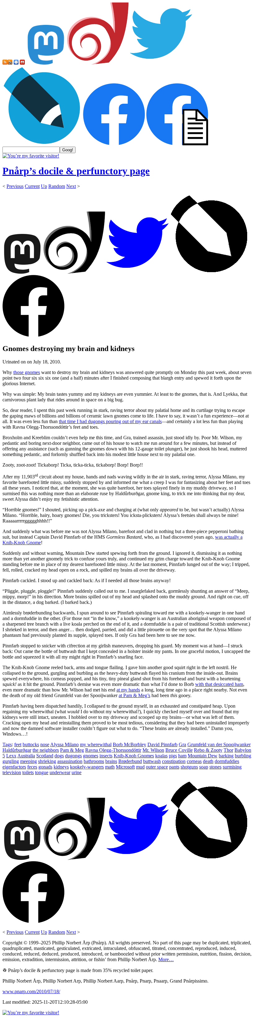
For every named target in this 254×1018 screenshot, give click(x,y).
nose (44, 744)
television (11, 772)
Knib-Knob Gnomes (134, 755)
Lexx (11, 755)
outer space (157, 766)
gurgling (10, 761)
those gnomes (26, 372)
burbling (243, 755)
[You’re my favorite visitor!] (30, 155)
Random (56, 186)
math (110, 766)
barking (226, 755)
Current (32, 186)
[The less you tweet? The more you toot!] (46, 63)
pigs (173, 755)
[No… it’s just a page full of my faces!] (177, 143)
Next (71, 186)
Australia (26, 755)
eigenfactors (14, 766)
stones (215, 766)
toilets (28, 772)
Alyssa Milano (64, 744)
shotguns (189, 766)
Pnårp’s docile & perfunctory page (76, 170)
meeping (28, 761)
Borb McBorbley (129, 744)
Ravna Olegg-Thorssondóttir (113, 750)
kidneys (61, 766)
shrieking (47, 761)
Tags (7, 744)
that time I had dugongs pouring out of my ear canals (110, 421)
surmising (232, 766)
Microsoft (125, 766)
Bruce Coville (179, 750)
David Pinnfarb (162, 744)
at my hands (128, 689)
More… (166, 959)
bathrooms (94, 761)
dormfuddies (227, 761)
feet (17, 744)
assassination (69, 761)
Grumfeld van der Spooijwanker (219, 744)
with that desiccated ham (219, 684)
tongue (41, 772)
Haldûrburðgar (16, 750)
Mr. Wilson (153, 750)
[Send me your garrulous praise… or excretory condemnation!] (22, 63)
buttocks (31, 744)
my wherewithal (96, 744)
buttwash (152, 761)
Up (44, 186)
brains (111, 761)
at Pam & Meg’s (134, 695)
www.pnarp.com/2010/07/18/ (31, 991)
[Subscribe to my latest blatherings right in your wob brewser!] (9, 63)
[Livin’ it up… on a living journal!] (42, 143)
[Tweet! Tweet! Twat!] (161, 63)
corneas (194, 761)
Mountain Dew (202, 755)
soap (203, 766)
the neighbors (46, 750)
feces (32, 766)
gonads (45, 766)
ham (182, 755)
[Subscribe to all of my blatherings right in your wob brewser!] (4, 63)
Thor (228, 750)
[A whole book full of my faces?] (114, 143)
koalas (161, 755)
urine (76, 772)
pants (174, 766)
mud (140, 766)
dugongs (73, 755)
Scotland (44, 755)
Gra (182, 744)
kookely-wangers (87, 766)
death (208, 761)
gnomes (90, 755)
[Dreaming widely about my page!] (98, 63)
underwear (60, 772)
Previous (15, 186)
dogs (59, 755)
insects (105, 755)
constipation (174, 761)
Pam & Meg (72, 750)
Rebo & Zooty (208, 750)
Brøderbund (130, 761)
